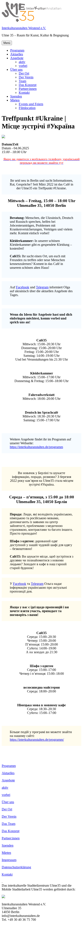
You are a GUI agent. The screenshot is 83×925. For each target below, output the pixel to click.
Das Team (8, 824)
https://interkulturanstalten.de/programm (36, 447)
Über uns (16, 69)
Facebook (22, 287)
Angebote (16, 58)
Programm (17, 50)
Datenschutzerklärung (16, 867)
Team (22, 81)
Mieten (15, 100)
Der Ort (24, 73)
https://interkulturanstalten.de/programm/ (37, 739)
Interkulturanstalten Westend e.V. (24, 28)
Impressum (9, 860)
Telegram (42, 287)
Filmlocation (27, 108)
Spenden (16, 96)
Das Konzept (27, 85)
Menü (6, 43)
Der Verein (26, 77)
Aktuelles (16, 54)
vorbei (23, 66)
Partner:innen (28, 89)
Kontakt (24, 92)
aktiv (22, 62)
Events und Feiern (31, 104)
